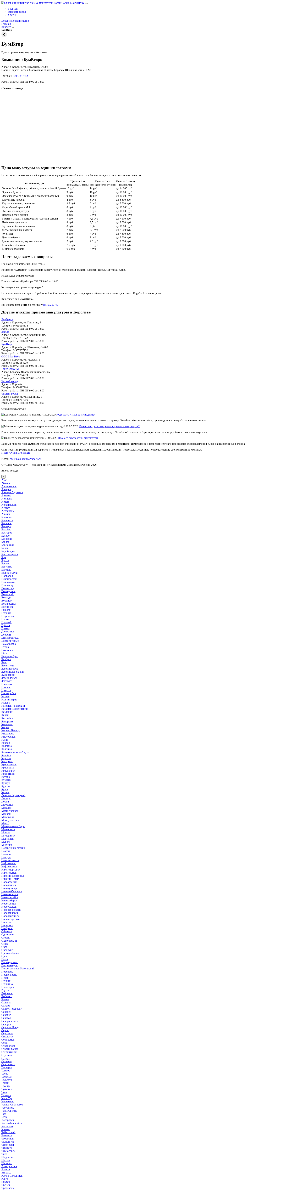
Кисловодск (8, 736)
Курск (4, 789)
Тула (4, 1092)
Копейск (6, 755)
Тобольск (6, 1076)
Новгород (7, 575)
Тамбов (5, 1070)
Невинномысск (10, 860)
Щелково (6, 1163)
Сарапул (6, 1014)
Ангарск (6, 489)
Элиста (5, 1169)
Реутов (5, 990)
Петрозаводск (9, 965)
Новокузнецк (9, 888)
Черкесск (6, 1147)
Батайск (6, 529)
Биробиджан (8, 551)
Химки (5, 1129)
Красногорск (8, 764)
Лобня (5, 801)
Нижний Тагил (10, 878)
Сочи (4, 1042)
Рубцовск (7, 993)
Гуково (5, 628)
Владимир (7, 585)
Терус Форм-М (10, 368)
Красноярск (8, 770)
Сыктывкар (8, 1064)
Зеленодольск (9, 677)
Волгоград (7, 588)
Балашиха (7, 520)
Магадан (6, 807)
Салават (6, 1002)
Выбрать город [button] (17, 11)
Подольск (7, 971)
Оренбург (7, 949)
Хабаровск (7, 1120)
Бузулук (6, 569)
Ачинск (5, 514)
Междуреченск (10, 820)
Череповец (7, 1144)
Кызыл (5, 792)
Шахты (5, 1160)
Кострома (7, 761)
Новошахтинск (10, 915)
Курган (5, 786)
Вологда (6, 597)
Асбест (5, 507)
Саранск (6, 1011)
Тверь (4, 1073)
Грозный (6, 622)
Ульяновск (7, 1101)
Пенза (4, 959)
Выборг (5, 609)
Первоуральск (9, 962)
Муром (5, 841)
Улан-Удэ (6, 1098)
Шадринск (7, 1157)
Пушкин (6, 980)
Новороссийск (9, 897)
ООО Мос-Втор (10, 356)
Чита (4, 1154)
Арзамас (6, 495)
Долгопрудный (10, 640)
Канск (5, 715)
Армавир (6, 498)
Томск (5, 1082)
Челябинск (7, 1141)
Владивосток (9, 578)
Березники (7, 544)
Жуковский (8, 674)
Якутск (5, 1181)
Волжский (7, 594)
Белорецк (6, 538)
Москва (5, 832)
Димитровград (10, 637)
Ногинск (6, 922)
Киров (5, 727)
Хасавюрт (7, 1126)
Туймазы (6, 1089)
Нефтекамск (8, 863)
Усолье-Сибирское (12, 1104)
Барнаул (6, 526)
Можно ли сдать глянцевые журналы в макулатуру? (109, 426)
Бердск (5, 541)
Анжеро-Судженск (12, 492)
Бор (3, 557)
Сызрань (6, 1061)
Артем (5, 501)
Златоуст (6, 680)
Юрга (4, 1178)
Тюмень (6, 1095)
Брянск (5, 563)
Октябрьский (9, 940)
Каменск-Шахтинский (14, 708)
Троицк (5, 1086)
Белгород (6, 532)
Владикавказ (8, 582)
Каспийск (7, 718)
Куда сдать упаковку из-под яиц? (75, 414)
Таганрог (6, 1067)
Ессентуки (7, 665)
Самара (5, 1005)
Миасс (5, 823)
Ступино (6, 1055)
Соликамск (7, 1039)
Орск (4, 956)
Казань (5, 696)
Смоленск (7, 1036)
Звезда (5, 331)
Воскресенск (8, 603)
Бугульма (6, 566)
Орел (4, 946)
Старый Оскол (9, 1048)
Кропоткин (8, 773)
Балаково (6, 517)
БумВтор (6, 344)
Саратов (6, 1017)
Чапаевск (6, 1135)
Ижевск (5, 687)
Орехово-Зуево (10, 953)
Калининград (9, 699)
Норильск (7, 925)
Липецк (5, 798)
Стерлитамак (9, 1051)
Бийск (5, 548)
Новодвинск (8, 885)
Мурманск (7, 838)
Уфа (3, 1113)
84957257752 (20, 75)
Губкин (5, 625)
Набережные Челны (13, 847)
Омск (4, 943)
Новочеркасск (9, 912)
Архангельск (8, 504)
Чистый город (9, 381)
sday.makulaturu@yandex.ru (25, 458)
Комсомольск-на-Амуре (15, 752)
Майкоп (6, 813)
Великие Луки (9, 572)
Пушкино (7, 983)
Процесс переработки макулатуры (78, 437)
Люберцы (7, 804)
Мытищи (6, 844)
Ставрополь (8, 1045)
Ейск (4, 653)
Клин (4, 739)
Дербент (6, 634)
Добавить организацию (15, 20)
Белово (5, 535)
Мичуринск (8, 835)
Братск (5, 560)
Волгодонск (8, 591)
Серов (5, 1030)
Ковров (5, 742)
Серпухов (7, 1033)
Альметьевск (8, 486)
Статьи (12, 14)
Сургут (5, 1058)
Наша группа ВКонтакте (15, 452)
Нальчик (6, 854)
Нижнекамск (8, 872)
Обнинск (6, 931)
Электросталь (9, 1166)
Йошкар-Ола (8, 693)
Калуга (5, 702)
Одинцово (7, 934)
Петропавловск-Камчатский (18, 968)
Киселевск (7, 733)
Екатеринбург (9, 656)
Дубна (5, 646)
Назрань (6, 851)
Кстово (5, 776)
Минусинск (8, 829)
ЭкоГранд (7, 319)
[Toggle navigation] (86, 3)
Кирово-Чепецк (10, 730)
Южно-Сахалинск (12, 1175)
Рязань (5, 999)
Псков (5, 977)
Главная (13, 8)
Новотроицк (8, 903)
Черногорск (8, 1150)
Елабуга (6, 659)
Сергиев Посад (10, 1027)
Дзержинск (7, 631)
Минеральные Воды (13, 826)
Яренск (5, 1184)
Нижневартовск (10, 869)
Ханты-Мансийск (11, 1123)
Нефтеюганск (9, 866)
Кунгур (5, 783)
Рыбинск (6, 996)
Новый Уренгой (10, 919)
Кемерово (7, 721)
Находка (6, 857)
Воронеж (6, 600)
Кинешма (7, 724)
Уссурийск (7, 1107)
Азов (4, 480)
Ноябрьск (7, 928)
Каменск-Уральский (13, 705)
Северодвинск (9, 1021)
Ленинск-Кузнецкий (13, 795)
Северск (6, 1024)
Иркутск (6, 690)
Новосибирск (9, 900)
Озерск (5, 937)
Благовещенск (9, 554)
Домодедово (8, 643)
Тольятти (6, 1079)
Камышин (7, 711)
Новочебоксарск (11, 909)
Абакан (5, 483)
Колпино (6, 749)
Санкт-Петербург (11, 1008)
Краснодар (7, 767)
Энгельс (6, 1172)
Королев (6, 758)
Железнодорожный (12, 671)
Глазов (5, 619)
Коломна (6, 745)
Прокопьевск (9, 974)
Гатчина (6, 612)
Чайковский (8, 1132)
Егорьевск (7, 650)
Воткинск (7, 606)
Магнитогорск (9, 810)
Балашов (6, 523)
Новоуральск (8, 906)
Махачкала (7, 817)
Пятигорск (7, 987)
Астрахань (7, 510)
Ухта (4, 1116)
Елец (4, 662)
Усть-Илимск (9, 1110)
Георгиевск (8, 616)
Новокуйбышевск (11, 891)
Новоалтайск (9, 881)
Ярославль (7, 1188)
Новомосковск (9, 894)
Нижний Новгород (12, 875)
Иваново (6, 684)
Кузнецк (6, 779)
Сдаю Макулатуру (73, 2)
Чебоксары (7, 1138)
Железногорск (9, 668)
